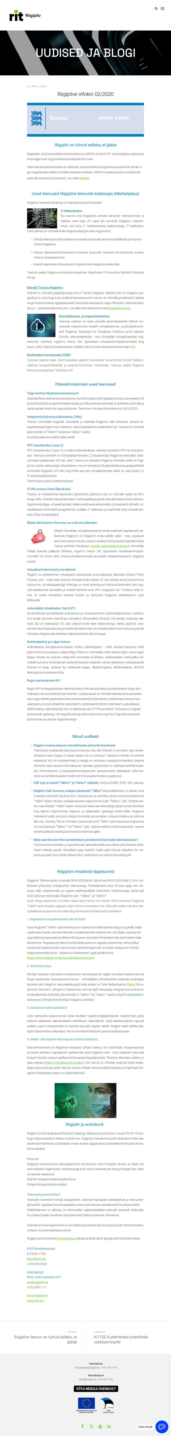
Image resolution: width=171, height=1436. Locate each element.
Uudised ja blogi (86, 52)
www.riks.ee (35, 1300)
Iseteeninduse (66, 1238)
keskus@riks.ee (37, 1282)
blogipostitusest (119, 308)
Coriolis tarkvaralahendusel (108, 546)
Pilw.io (131, 984)
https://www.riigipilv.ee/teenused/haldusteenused (60, 958)
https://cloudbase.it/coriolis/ (64, 1062)
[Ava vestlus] (161, 1426)
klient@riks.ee (36, 1259)
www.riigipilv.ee (37, 1295)
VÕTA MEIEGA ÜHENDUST (96, 1389)
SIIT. (133, 347)
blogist (84, 178)
